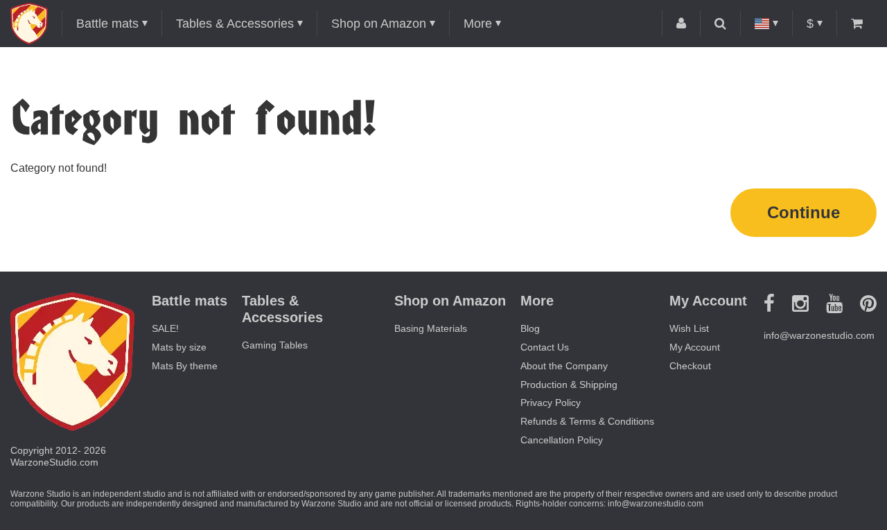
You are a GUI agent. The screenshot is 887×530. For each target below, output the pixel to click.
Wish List (689, 328)
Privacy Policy (550, 402)
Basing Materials (430, 328)
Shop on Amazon (378, 23)
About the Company (564, 365)
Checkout (690, 365)
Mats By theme (185, 365)
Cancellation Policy (561, 439)
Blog (530, 328)
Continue (803, 212)
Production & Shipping (568, 384)
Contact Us (544, 347)
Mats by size (179, 347)
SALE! (165, 328)
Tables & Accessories (235, 23)
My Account (694, 347)
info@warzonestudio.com (819, 335)
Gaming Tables (275, 345)
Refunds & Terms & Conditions (587, 421)
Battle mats (107, 23)
